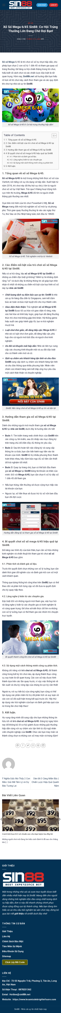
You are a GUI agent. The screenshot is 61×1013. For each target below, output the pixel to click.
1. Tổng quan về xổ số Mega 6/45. (21, 140)
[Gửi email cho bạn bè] (33, 745)
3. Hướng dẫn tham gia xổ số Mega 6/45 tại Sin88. (28, 150)
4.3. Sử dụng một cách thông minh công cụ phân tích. (31, 163)
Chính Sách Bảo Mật (12, 941)
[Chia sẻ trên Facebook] (22, 745)
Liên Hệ (6, 936)
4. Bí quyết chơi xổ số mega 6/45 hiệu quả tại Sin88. (29, 153)
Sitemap (6, 956)
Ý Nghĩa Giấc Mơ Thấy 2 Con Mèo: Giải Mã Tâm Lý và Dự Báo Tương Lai (16, 782)
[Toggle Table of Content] (53, 135)
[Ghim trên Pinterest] (38, 745)
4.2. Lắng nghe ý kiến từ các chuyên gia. (26, 160)
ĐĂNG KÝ (54, 5)
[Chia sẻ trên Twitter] (28, 745)
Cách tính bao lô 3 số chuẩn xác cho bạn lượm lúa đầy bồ (27, 834)
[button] (4, 4)
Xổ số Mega (8, 62)
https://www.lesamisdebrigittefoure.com (34, 999)
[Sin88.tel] (20, 5)
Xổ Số (30, 23)
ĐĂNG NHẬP (42, 5)
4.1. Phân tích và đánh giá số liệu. (23, 156)
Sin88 (32, 895)
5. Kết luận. (11, 166)
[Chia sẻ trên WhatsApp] (17, 745)
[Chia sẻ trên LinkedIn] (43, 745)
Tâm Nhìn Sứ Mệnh (12, 946)
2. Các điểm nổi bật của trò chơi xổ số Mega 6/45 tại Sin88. (30, 145)
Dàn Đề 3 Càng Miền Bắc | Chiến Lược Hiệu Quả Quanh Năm (45, 782)
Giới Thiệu (7, 931)
